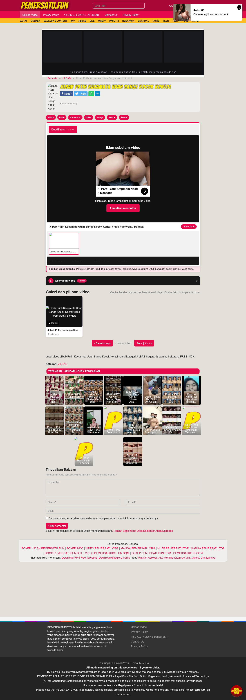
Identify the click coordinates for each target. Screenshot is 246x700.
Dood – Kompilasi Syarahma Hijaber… (191, 398)
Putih (61, 117)
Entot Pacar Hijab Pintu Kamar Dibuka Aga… (132, 396)
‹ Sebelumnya (102, 343)
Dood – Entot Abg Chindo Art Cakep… (152, 399)
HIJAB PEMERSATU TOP (173, 548)
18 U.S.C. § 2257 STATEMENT (149, 636)
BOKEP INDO (74, 548)
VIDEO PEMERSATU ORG (102, 548)
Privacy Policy (139, 632)
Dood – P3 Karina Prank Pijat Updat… (152, 430)
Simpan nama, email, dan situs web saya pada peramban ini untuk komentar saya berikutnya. (104, 518)
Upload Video (139, 627)
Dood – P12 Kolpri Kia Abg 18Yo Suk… (172, 398)
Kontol (124, 117)
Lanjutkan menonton (123, 208)
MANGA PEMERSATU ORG (138, 548)
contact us (140, 685)
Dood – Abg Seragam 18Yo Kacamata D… (74, 427)
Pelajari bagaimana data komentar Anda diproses (143, 530)
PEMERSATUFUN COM (188, 553)
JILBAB (62, 364)
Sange (100, 117)
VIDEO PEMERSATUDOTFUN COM (107, 553)
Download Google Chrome (114, 557)
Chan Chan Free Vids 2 (113, 431)
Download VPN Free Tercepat (79, 557)
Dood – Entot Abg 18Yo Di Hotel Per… (54, 430)
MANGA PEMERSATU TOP (208, 548)
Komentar (122, 261)
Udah (88, 117)
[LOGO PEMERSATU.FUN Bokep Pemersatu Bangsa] (45, 5)
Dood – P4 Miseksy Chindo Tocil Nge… (55, 398)
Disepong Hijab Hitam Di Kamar (83, 460)
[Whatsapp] (91, 94)
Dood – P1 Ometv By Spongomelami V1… (172, 428)
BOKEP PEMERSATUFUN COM (151, 553)
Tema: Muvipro (140, 663)
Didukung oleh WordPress (113, 663)
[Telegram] (97, 94)
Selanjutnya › (144, 343)
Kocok (112, 117)
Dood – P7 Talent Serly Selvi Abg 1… (74, 398)
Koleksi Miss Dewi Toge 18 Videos (94, 430)
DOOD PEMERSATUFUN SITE (64, 553)
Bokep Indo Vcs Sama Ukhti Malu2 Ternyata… (191, 428)
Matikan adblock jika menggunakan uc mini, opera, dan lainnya (176, 557)
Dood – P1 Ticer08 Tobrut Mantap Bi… (133, 459)
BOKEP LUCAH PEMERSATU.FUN (42, 548)
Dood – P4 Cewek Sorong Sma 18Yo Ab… (133, 428)
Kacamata (75, 117)
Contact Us (137, 641)
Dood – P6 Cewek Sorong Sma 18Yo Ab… (113, 398)
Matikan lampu (101, 261)
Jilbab (51, 117)
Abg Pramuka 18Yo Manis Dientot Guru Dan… (93, 396)
